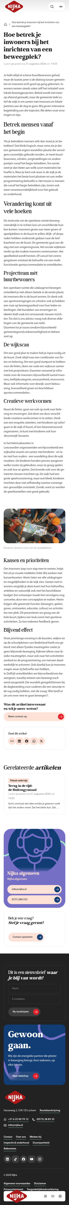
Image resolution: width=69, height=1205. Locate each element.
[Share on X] (41, 741)
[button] (60, 6)
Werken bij (35, 1137)
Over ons (21, 1137)
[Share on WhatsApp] (34, 741)
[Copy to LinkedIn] (19, 741)
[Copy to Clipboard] (12, 741)
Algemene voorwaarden (17, 1183)
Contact (8, 1137)
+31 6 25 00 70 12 (18, 1119)
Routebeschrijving (50, 1110)
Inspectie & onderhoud (16, 1142)
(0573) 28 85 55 (45, 1119)
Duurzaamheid (41, 1142)
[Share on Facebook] (26, 741)
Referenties (10, 1148)
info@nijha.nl (15, 1125)
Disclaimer (40, 1183)
